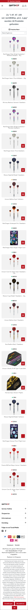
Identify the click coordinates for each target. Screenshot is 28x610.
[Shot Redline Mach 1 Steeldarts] (14, 334)
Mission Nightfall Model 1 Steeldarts (14, 175)
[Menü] (2, 5)
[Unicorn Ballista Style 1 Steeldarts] (14, 310)
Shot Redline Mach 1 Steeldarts (14, 344)
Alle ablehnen (20, 603)
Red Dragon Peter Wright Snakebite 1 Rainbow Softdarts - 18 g (14, 54)
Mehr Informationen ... (19, 597)
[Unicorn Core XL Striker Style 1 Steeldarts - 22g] (14, 262)
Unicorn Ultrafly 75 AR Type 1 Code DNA (14, 368)
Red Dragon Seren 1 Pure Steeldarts (14, 151)
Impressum (10, 545)
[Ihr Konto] (23, 5)
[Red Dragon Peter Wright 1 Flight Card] (14, 238)
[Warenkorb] (25, 5)
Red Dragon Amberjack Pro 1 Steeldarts (14, 223)
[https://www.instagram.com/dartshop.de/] (3, 531)
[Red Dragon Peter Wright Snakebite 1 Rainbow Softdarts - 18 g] (14, 44)
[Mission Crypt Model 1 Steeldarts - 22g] (14, 286)
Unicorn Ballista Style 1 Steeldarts (14, 320)
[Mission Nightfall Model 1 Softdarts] (14, 407)
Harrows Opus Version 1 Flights (14, 392)
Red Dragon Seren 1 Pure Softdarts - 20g (14, 78)
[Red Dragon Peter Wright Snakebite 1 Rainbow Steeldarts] (14, 117)
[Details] (23, 412)
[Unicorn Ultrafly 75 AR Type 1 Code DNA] (14, 359)
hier (14, 600)
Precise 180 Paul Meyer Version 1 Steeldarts (14, 465)
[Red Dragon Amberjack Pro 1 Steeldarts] (14, 214)
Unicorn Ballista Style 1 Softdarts (14, 199)
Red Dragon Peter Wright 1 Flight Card (14, 247)
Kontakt (17, 545)
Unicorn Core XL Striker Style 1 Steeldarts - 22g (14, 272)
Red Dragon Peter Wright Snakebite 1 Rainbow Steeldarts (14, 127)
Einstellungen (9, 603)
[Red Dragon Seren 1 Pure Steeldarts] (14, 141)
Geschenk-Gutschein (15, 1)
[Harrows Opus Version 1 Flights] (14, 383)
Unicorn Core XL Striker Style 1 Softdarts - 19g (14, 490)
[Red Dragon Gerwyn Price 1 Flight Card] (14, 431)
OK (14, 607)
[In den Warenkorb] (23, 49)
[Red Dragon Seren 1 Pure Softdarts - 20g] (14, 68)
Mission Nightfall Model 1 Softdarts (14, 417)
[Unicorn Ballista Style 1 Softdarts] (14, 189)
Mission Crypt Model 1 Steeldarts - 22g (14, 296)
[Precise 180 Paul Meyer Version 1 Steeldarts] (14, 455)
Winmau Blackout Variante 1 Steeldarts (14, 102)
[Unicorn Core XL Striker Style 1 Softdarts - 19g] (14, 480)
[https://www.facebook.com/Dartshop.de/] (6, 531)
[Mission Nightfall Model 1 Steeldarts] (14, 165)
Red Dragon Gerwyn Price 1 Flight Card (14, 441)
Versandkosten (12, 550)
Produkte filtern (15, 29)
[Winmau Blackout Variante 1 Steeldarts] (14, 93)
